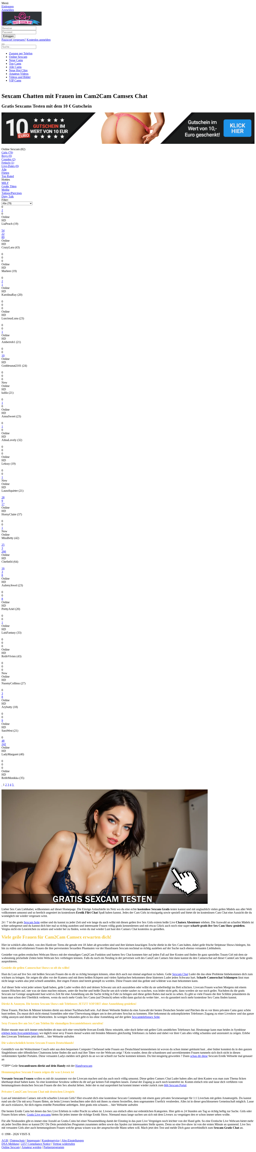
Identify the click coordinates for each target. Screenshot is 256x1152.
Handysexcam (83, 1065)
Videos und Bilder (20, 77)
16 (2, 568)
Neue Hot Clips (18, 70)
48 (2, 740)
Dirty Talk (7, 196)
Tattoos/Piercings (11, 193)
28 (2, 497)
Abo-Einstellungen (72, 1140)
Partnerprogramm (53, 1147)
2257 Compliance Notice (36, 1143)
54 (2, 230)
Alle (4, 169)
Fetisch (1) (7, 162)
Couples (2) (8, 159)
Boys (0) (6, 156)
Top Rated (7, 176)
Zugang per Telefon (20, 53)
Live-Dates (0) (10, 166)
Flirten (5, 172)
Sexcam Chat (180, 974)
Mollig (5, 189)
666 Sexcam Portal (175, 1085)
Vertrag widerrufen (64, 1143)
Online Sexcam (18, 56)
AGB (4, 1140)
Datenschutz (17, 1140)
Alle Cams (15, 67)
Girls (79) (7, 152)
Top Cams (15, 63)
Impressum (33, 1140)
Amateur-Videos (18, 73)
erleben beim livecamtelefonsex (20, 1033)
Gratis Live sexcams (39, 1114)
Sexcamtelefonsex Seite (146, 1017)
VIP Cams (15, 80)
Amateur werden (31, 1147)
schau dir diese (199, 1056)
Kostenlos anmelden (39, 39)
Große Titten (8, 186)
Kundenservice (51, 1140)
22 (2, 233)
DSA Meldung (10, 1143)
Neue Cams (16, 60)
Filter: (4, 199)
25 (2, 544)
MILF (5, 183)
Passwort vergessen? (13, 39)
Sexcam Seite (32, 922)
